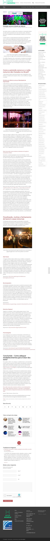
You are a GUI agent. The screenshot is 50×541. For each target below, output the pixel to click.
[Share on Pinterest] (12, 407)
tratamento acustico (42, 165)
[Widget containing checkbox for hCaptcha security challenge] (12, 495)
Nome (19, 471)
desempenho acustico (42, 122)
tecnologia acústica (42, 160)
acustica (6, 398)
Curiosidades (40, 56)
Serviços (40, 76)
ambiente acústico (42, 106)
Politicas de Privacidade (19, 521)
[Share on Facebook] (5, 407)
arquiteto (40, 108)
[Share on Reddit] (26, 407)
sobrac (40, 155)
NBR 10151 (40, 135)
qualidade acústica (42, 146)
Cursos (39, 58)
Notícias (39, 69)
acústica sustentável (42, 104)
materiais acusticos (42, 133)
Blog (15, 519)
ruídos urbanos (41, 153)
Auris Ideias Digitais (22, 539)
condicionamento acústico (42, 113)
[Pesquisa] (4, 8)
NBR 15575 (40, 137)
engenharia (40, 124)
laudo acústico (41, 131)
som (39, 158)
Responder (6, 462)
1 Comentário (14, 27)
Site (18, 479)
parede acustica (41, 138)
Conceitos (40, 55)
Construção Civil (41, 117)
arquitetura (40, 110)
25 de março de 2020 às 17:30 (8, 451)
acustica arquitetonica (42, 89)
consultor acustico (18, 398)
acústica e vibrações (42, 96)
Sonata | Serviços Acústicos (18, 516)
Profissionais (40, 71)
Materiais (40, 66)
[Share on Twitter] (8, 407)
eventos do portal (41, 59)
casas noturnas (11, 398)
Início (16, 510)
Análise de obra (41, 52)
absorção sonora (41, 85)
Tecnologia (40, 77)
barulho (45, 110)
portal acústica (41, 142)
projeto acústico (41, 144)
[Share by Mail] (30, 407)
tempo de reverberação (41, 163)
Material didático (41, 67)
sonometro (43, 158)
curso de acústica (41, 120)
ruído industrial (41, 151)
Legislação (23, 27)
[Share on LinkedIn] (16, 407)
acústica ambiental (42, 94)
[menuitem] (4, 2)
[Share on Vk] (23, 407)
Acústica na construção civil (42, 99)
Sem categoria (41, 74)
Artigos (20, 27)
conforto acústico (42, 115)
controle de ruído (42, 118)
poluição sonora (24, 398)
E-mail (19, 475)
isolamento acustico (42, 129)
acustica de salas (41, 92)
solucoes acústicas (42, 157)
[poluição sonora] (17, 18)
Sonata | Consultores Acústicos (19, 513)
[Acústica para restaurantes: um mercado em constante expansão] (49, 270)
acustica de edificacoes (42, 91)
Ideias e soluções (41, 62)
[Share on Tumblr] (19, 407)
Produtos (40, 70)
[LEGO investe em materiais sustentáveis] (1, 270)
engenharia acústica (42, 126)
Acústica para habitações (41, 102)
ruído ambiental (41, 149)
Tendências (40, 78)
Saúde (26, 27)
